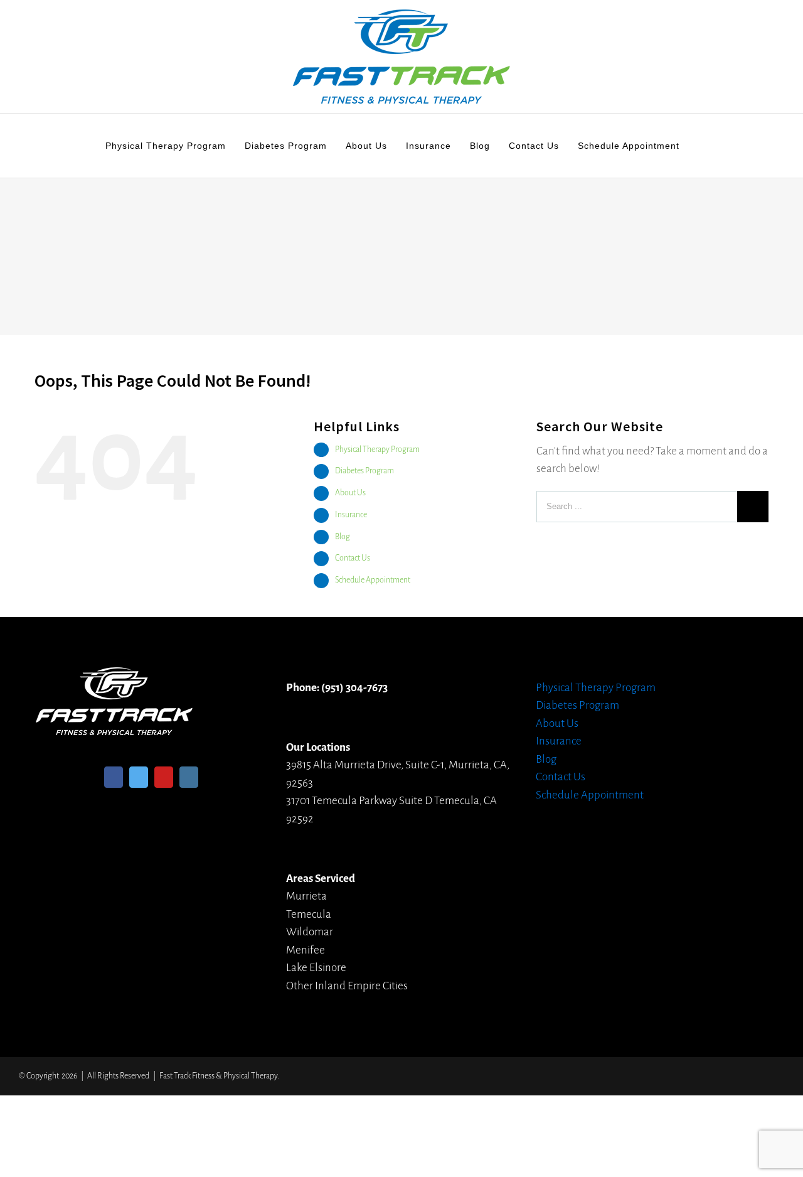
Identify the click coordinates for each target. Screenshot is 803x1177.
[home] (114, 676)
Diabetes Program (364, 470)
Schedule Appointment (372, 580)
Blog (342, 536)
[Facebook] (113, 777)
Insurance (351, 514)
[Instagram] (188, 777)
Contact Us (352, 558)
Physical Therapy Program (377, 449)
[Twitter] (138, 777)
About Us (350, 492)
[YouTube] (163, 777)
